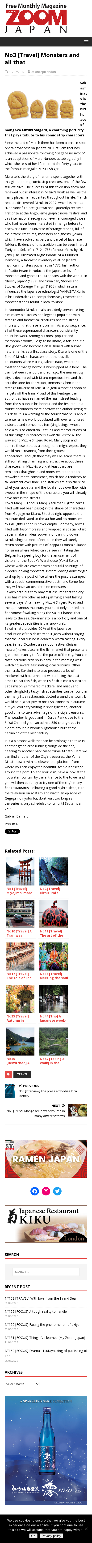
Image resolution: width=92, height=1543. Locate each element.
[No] (86, 1528)
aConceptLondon (43, 72)
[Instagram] (46, 1191)
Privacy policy (51, 1536)
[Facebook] (34, 1191)
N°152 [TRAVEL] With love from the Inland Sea (40, 1298)
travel (22, 1074)
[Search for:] (46, 1272)
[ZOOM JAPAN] (35, 34)
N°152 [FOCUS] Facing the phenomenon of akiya (42, 1324)
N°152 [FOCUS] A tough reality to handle (36, 1311)
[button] (85, 41)
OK (33, 1536)
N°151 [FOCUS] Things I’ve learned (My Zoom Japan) (45, 1337)
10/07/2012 (17, 72)
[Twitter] (57, 1191)
